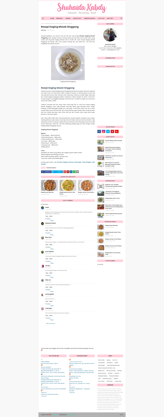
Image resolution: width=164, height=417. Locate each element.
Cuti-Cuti (114, 360)
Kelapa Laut (101, 370)
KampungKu (101, 365)
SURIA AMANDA (45, 362)
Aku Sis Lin (72, 387)
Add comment (50, 323)
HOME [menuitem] (52, 18)
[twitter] (108, 131)
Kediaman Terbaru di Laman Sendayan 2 (114, 156)
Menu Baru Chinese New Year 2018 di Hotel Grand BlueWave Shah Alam (114, 206)
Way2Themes (55, 414)
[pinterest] (112, 131)
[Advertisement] (110, 97)
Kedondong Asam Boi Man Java (106, 368)
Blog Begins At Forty (75, 376)
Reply (47, 216)
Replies (48, 219)
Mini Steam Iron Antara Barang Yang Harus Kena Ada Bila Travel (112, 164)
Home (42, 23)
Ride (99, 378)
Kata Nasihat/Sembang (113, 365)
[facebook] (99, 131)
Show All (43, 396)
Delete (50, 216)
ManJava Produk (111, 370)
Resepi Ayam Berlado (47, 192)
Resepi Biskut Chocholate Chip (112, 253)
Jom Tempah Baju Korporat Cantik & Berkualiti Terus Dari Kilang (114, 172)
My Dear (119, 370)
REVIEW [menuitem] (68, 18)
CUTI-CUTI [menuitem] (101, 18)
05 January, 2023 (49, 310)
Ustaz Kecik (109, 381)
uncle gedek (49, 294)
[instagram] (103, 131)
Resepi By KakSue (49, 23)
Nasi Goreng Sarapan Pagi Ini (49, 363)
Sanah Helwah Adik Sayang (113, 140)
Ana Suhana (49, 251)
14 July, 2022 (48, 225)
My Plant (110, 373)
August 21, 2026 (73, 378)
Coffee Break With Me (75, 382)
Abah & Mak (101, 360)
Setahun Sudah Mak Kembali (49, 394)
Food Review (101, 362)
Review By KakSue (114, 376)
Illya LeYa (48, 237)
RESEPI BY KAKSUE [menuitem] (89, 18)
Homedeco (110, 362)
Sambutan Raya (107, 378)
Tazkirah (116, 378)
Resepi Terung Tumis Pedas (113, 246)
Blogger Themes (71, 414)
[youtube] (117, 131)
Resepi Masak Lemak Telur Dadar (67, 193)
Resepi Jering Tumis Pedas (86, 192)
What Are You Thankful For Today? (79, 383)
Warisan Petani (50, 223)
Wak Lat (48, 280)
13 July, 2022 (48, 209)
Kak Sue (43, 30)
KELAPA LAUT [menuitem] (77, 18)
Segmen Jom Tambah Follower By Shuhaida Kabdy (113, 185)
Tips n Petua (101, 381)
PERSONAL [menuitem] (59, 18)
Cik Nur (47, 266)
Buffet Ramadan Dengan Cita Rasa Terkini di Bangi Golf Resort (113, 149)
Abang (108, 360)
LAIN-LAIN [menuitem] (110, 18)
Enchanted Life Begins (75, 369)
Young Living (118, 381)
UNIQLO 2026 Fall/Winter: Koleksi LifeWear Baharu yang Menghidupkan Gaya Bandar (81, 371)
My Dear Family (102, 373)
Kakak (116, 362)
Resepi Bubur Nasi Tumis (112, 198)
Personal (117, 373)
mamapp (48, 308)
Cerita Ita (44, 392)
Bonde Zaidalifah (46, 367)
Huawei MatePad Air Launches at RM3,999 (53, 389)
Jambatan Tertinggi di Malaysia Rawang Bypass (113, 192)
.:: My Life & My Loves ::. (76, 362)
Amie (47, 207)
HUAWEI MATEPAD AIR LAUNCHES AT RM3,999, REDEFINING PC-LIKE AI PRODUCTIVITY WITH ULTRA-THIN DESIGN (52, 370)
